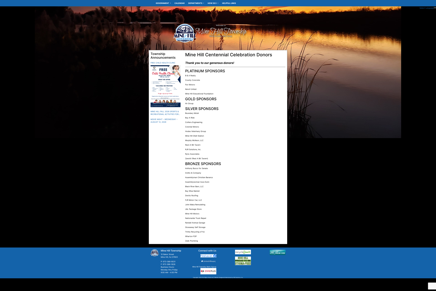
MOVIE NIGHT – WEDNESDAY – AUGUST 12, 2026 (164, 120)
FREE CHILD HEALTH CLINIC (163, 63)
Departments (195, 3)
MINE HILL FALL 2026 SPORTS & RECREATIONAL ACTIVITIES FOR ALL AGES (165, 113)
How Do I (212, 3)
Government (163, 3)
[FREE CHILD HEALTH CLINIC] (166, 86)
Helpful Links (229, 3)
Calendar (180, 3)
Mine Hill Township (220, 31)
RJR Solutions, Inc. (238, 277)
